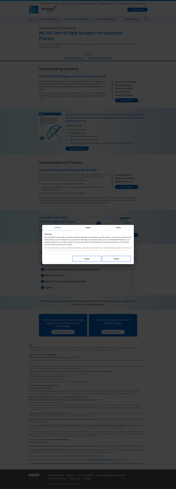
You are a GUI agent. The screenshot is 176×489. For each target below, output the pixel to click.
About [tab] (118, 228)
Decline (116, 259)
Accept (86, 259)
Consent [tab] (57, 228)
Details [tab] (88, 228)
